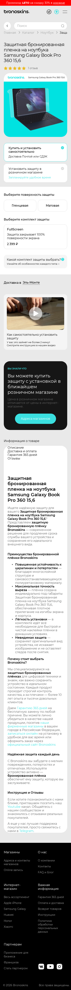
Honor (8, 921)
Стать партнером (16, 968)
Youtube (14, 807)
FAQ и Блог (46, 872)
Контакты (44, 866)
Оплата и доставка (51, 903)
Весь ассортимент (16, 897)
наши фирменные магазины (28, 724)
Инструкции (46, 914)
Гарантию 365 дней (32, 708)
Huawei (9, 914)
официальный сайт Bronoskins (32, 744)
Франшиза (11, 962)
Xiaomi (8, 926)
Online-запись (13, 870)
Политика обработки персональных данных (48, 926)
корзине (59, 3)
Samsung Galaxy (15, 909)
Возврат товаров (50, 909)
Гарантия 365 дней (51, 897)
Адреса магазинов (35, 418)
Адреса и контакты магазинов (17, 862)
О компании (46, 860)
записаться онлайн (23, 733)
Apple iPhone (12, 903)
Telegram (26, 831)
